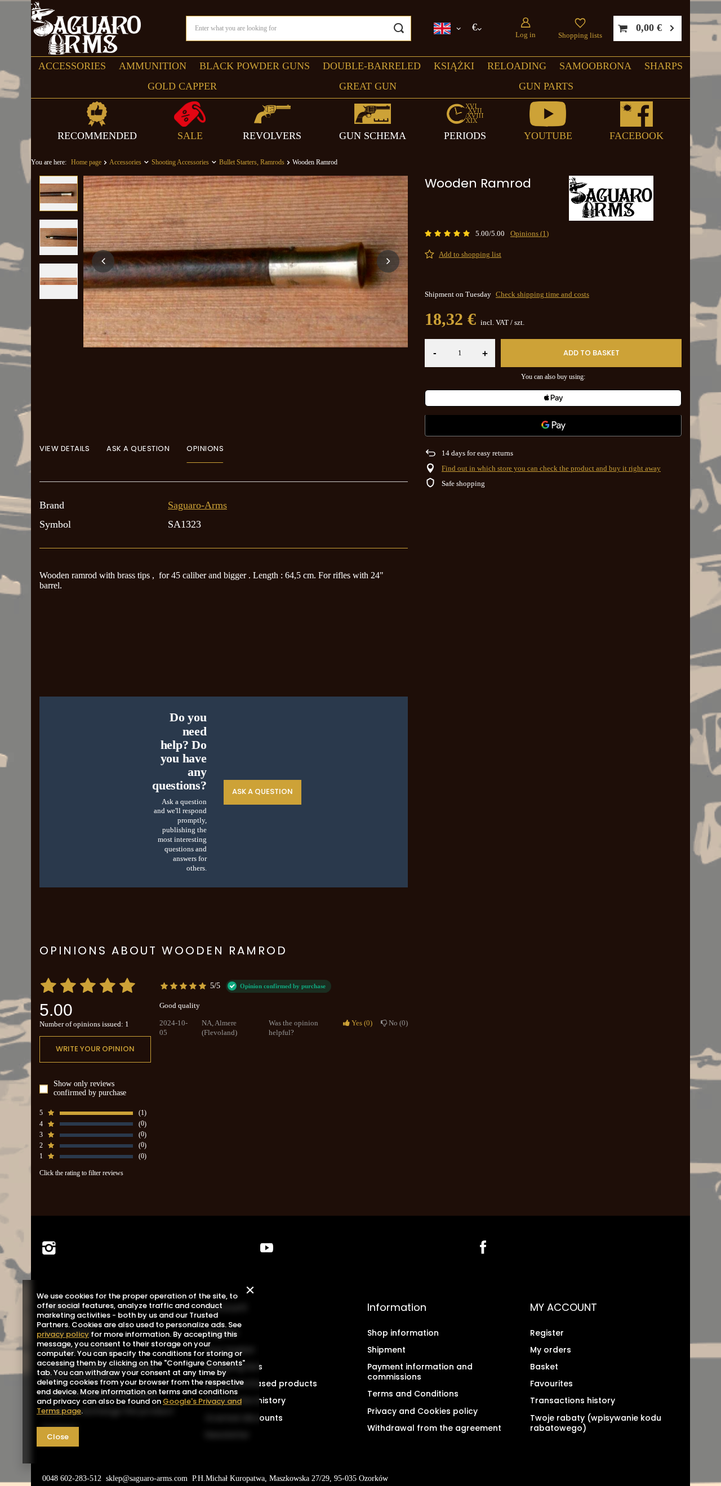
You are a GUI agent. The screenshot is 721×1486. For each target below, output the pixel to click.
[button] (103, 261)
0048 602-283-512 (71, 1478)
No (396, 1023)
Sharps (663, 66)
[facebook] (482, 1248)
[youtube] (266, 1248)
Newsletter (227, 1435)
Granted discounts (244, 1418)
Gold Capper (182, 86)
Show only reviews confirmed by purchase (90, 1088)
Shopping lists (580, 35)
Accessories (72, 66)
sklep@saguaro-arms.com (147, 1478)
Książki (454, 66)
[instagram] (49, 1248)
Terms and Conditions (413, 1394)
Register (222, 1333)
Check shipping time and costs (542, 294)
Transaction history (245, 1400)
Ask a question (262, 791)
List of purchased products (261, 1383)
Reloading (516, 66)
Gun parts (546, 86)
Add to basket (591, 352)
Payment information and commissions (420, 1372)
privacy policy (63, 1334)
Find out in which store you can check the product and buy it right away (551, 468)
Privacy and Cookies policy (422, 1411)
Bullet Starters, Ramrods (251, 162)
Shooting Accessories (180, 162)
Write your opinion (95, 1049)
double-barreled (372, 66)
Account (226, 1307)
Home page (86, 162)
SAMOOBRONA (595, 66)
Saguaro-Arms (197, 505)
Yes (360, 1023)
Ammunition (152, 66)
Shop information (403, 1333)
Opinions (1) (529, 233)
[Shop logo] (86, 28)
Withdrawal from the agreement (434, 1428)
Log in (525, 34)
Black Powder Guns (254, 66)
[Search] (398, 28)
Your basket (230, 1350)
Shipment (386, 1350)
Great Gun (368, 86)
